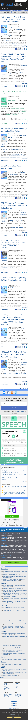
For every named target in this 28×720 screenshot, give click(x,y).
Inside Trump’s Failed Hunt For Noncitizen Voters (12, 588)
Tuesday (4, 605)
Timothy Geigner (11, 27)
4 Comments (4, 86)
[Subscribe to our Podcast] (16, 392)
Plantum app (13, 174)
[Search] (27, 1)
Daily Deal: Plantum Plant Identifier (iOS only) (11, 167)
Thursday (4, 569)
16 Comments (4, 384)
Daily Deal (22, 172)
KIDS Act (5, 149)
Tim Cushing (23, 212)
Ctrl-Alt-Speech (4, 106)
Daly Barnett (23, 135)
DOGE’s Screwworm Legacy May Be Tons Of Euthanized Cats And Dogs (13, 280)
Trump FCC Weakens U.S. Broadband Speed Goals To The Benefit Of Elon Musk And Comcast (13, 244)
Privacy (16, 687)
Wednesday (5, 583)
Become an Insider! (14, 562)
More (1, 677)
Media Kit (6, 695)
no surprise (23, 214)
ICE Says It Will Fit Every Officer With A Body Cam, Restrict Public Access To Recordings (14, 354)
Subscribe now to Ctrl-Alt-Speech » (14, 462)
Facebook (6, 684)
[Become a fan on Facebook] (8, 392)
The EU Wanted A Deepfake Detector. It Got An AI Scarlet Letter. (15, 571)
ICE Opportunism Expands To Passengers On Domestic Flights (15, 598)
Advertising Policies (17, 685)
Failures (5, 34)
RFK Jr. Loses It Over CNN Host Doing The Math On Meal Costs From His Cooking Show (13, 19)
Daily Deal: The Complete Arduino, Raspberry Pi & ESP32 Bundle (15, 647)
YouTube (15, 110)
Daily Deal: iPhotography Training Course (11, 574)
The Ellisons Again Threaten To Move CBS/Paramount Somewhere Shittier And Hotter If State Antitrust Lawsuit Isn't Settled (14, 627)
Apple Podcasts (15, 108)
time (25, 218)
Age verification (12, 137)
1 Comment (4, 123)
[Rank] (2, 486)
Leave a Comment (5, 198)
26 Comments (4, 160)
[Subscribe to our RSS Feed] (12, 392)
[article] (9, 555)
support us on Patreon (12, 114)
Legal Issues (4, 74)
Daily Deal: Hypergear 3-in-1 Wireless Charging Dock (13, 620)
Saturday (4, 662)
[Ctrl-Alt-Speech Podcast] (14, 421)
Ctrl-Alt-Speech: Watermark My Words (10, 675)
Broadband (4, 260)
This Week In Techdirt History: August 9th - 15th (12, 664)
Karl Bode (23, 251)
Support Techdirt (19, 696)
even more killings (12, 372)
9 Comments (4, 49)
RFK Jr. (18, 29)
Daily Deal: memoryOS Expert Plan (9, 596)
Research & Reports (7, 689)
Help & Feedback (8, 694)
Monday (3, 631)
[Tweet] (22, 49)
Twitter (5, 683)
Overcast (22, 108)
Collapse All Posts (22, 10)
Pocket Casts (8, 110)
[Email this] (18, 49)
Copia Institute (18, 694)
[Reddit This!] (20, 49)
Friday (3, 667)
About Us (17, 683)
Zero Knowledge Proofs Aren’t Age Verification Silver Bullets (14, 129)
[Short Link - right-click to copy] (16, 49)
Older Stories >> (24, 388)
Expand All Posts (10, 10)
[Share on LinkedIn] (26, 49)
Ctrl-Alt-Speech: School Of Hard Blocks (13, 92)
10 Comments (4, 272)
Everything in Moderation (15, 104)
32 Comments (4, 309)
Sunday (3, 657)
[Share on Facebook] (24, 49)
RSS (5, 686)
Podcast (6, 687)
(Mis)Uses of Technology (4, 144)
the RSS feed (22, 111)
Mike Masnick (24, 65)
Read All (24, 481)
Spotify (3, 110)
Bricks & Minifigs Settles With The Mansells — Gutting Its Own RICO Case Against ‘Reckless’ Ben (13, 58)
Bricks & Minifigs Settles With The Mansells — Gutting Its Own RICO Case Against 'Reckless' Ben (14, 494)
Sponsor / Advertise (6, 697)
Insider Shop (18, 695)
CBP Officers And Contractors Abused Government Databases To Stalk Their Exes (14, 205)
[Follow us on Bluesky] (4, 392)
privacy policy (20, 411)
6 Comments (4, 235)
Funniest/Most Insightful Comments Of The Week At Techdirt (14, 659)
